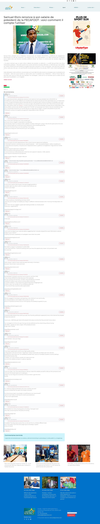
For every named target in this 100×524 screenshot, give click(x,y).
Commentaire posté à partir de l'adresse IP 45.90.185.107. (18, 173)
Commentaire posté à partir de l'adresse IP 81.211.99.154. (18, 260)
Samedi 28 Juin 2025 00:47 (13, 196)
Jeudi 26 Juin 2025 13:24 (12, 117)
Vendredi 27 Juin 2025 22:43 (13, 162)
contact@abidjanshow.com (45, 515)
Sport (64, 7)
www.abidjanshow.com (55, 517)
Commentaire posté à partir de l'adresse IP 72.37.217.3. (18, 274)
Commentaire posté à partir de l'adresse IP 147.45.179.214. (18, 97)
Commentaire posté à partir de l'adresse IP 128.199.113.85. (18, 296)
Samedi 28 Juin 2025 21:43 (12, 294)
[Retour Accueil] (9, 7)
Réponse (7, 113)
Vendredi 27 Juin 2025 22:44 (13, 171)
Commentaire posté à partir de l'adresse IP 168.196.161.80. (18, 244)
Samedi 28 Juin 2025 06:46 (13, 227)
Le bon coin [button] (91, 7)
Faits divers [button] (37, 7)
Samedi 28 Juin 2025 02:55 (12, 215)
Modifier (61, 95)
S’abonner (71, 515)
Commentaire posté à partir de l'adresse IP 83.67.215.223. (18, 313)
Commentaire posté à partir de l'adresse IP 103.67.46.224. (18, 118)
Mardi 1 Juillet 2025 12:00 (12, 385)
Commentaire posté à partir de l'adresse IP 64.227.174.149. (18, 386)
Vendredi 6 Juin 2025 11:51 (12, 95)
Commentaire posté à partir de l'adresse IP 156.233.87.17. (18, 140)
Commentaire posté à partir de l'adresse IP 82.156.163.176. (18, 349)
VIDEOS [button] (76, 7)
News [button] (22, 7)
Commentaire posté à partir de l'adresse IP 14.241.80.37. (18, 336)
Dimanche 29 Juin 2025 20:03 (13, 347)
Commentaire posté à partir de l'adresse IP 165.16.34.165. (18, 198)
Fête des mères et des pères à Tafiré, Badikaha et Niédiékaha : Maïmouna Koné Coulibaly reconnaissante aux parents (68, 496)
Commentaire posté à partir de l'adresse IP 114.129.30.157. (18, 182)
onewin (21, 105)
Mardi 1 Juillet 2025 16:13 (12, 419)
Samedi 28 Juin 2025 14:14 (12, 259)
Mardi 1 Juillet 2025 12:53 (12, 405)
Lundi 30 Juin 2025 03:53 (12, 368)
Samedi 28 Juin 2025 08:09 (13, 243)
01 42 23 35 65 (43, 513)
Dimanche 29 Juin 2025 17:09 (13, 335)
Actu (33, 490)
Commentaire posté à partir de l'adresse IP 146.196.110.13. (18, 216)
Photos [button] (51, 7)
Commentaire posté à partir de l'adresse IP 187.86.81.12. (18, 369)
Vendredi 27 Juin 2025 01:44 (13, 139)
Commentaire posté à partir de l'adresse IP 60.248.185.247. (18, 229)
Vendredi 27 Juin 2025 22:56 (13, 181)
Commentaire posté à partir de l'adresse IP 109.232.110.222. (18, 421)
